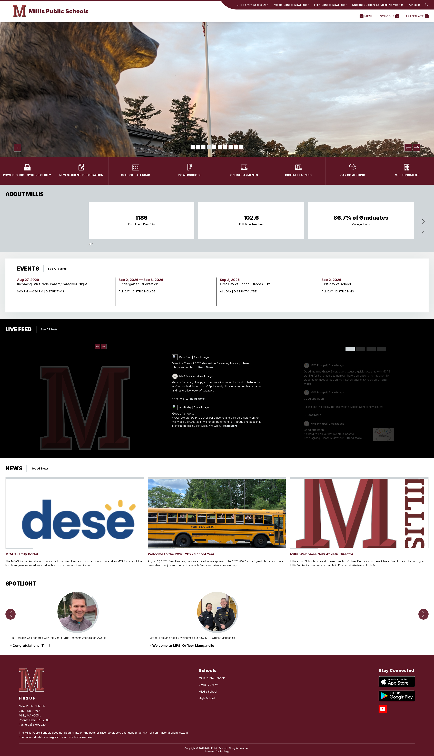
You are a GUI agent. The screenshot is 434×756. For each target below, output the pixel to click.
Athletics (415, 4)
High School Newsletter (330, 4)
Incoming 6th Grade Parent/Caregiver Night (53, 284)
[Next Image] (416, 147)
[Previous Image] (408, 147)
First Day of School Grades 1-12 (246, 284)
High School (207, 698)
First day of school (337, 284)
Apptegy (224, 751)
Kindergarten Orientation (140, 284)
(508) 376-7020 (35, 724)
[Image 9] (236, 147)
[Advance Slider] (423, 222)
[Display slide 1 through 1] (350, 349)
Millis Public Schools (212, 678)
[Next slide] (103, 346)
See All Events (57, 268)
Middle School (208, 691)
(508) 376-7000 (39, 720)
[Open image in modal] (383, 434)
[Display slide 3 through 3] (371, 349)
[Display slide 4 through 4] (381, 349)
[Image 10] (241, 147)
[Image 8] (231, 147)
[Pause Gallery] (17, 147)
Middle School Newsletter (291, 4)
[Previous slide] (97, 346)
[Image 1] (193, 147)
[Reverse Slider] (423, 233)
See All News (39, 468)
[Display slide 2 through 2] (360, 349)
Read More (205, 367)
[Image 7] (225, 147)
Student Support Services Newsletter (377, 4)
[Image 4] (209, 147)
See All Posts (49, 329)
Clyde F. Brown (208, 684)
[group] (77, 620)
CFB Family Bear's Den (252, 4)
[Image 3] (203, 147)
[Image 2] (198, 147)
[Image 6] (220, 147)
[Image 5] (214, 147)
